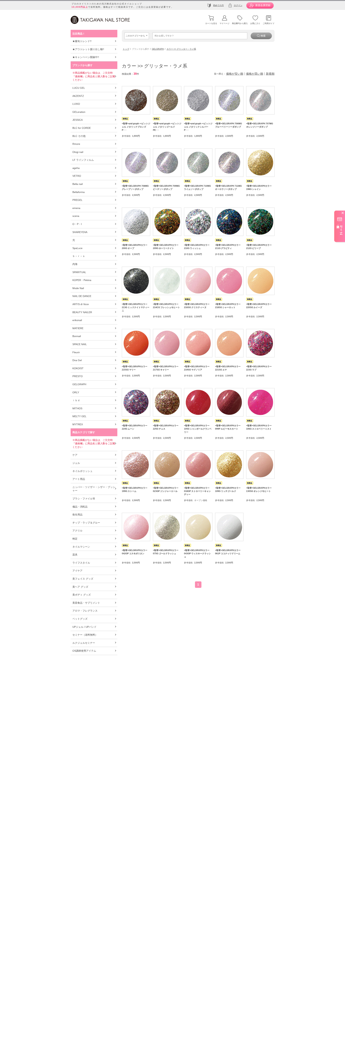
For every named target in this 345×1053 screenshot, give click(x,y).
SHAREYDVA (79, 232)
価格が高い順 (254, 73)
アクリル (77, 530)
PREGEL (77, 200)
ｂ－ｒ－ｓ (78, 256)
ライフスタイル (81, 562)
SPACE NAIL (79, 344)
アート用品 (78, 479)
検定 (74, 538)
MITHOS (77, 408)
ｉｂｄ (76, 400)
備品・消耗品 (80, 506)
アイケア (77, 570)
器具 (74, 554)
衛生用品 (77, 514)
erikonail (77, 320)
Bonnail (76, 336)
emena (76, 208)
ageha (76, 168)
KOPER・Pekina (81, 280)
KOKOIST (78, 368)
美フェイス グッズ (82, 578)
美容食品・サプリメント (86, 602)
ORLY (75, 392)
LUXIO (76, 103)
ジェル (76, 463)
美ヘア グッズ (80, 586)
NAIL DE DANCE (81, 296)
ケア (74, 454)
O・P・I (77, 224)
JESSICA (77, 119)
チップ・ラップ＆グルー (86, 522)
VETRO (76, 175)
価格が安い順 (234, 73)
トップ (126, 49)
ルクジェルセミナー (83, 642)
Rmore (76, 143)
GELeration (78, 111)
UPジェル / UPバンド (84, 626)
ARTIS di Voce (80, 304)
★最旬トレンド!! (81, 41)
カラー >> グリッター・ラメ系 (181, 49)
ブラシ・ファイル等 (83, 498)
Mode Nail (78, 288)
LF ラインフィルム (83, 159)
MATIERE (77, 328)
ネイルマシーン (81, 546)
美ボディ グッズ (81, 594)
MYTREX (77, 424)
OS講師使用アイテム (84, 650)
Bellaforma (78, 192)
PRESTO (77, 376)
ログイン (238, 5)
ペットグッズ (80, 618)
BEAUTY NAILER (82, 312)
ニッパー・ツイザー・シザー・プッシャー (93, 489)
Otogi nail (77, 152)
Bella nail (77, 184)
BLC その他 (79, 136)
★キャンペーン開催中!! (85, 57)
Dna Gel (77, 360)
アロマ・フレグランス (85, 610)
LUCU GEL (78, 87)
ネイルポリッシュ (82, 471)
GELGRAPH (79, 384)
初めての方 (218, 5)
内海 (74, 264)
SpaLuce (77, 248)
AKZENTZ (78, 96)
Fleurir (76, 352)
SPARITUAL (79, 272)
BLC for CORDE (81, 127)
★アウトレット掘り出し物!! (88, 49)
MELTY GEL (79, 416)
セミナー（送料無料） (85, 634)
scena (75, 216)
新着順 (270, 73)
